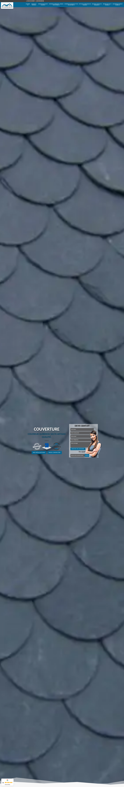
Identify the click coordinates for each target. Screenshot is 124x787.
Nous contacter (54, 452)
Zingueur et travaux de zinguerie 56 (97, 4)
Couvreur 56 (28, 4)
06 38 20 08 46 (40, 1)
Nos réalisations (39, 452)
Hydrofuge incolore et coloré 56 (43, 4)
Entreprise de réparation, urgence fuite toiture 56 (56, 4)
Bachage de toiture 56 (34, 4)
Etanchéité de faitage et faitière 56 (118, 4)
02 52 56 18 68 (31, 1)
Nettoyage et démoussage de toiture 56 (85, 4)
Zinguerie (46, 429)
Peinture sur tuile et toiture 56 (107, 4)
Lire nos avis (7, 784)
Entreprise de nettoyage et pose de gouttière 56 (71, 4)
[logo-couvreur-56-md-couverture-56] (7, 5)
